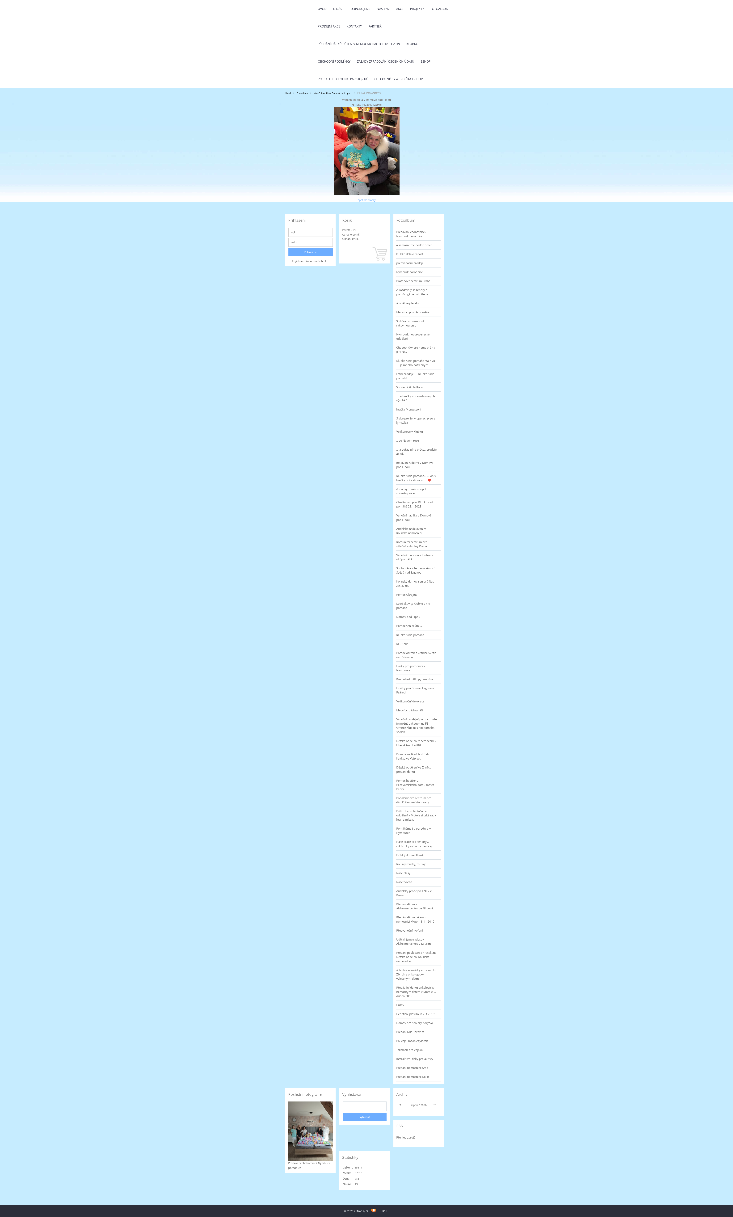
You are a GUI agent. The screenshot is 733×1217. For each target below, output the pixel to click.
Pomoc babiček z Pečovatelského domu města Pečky (415, 785)
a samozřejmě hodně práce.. (415, 245)
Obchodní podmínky (334, 61)
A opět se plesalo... (408, 303)
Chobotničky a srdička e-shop (398, 79)
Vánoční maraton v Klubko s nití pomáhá (414, 557)
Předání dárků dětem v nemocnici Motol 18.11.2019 (359, 44)
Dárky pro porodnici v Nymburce (410, 668)
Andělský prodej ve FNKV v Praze (414, 893)
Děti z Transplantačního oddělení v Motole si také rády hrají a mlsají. (416, 815)
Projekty (417, 9)
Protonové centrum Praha (413, 281)
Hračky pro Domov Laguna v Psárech (415, 690)
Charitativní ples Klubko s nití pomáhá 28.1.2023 (415, 504)
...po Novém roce (407, 440)
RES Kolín (402, 644)
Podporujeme (359, 9)
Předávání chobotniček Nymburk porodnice (411, 234)
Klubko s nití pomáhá (410, 635)
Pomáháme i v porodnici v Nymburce (413, 831)
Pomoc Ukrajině (406, 594)
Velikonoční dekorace (410, 701)
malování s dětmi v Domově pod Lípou (414, 465)
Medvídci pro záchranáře (412, 312)
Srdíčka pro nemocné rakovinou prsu (410, 323)
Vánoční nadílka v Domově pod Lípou (333, 93)
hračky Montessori (408, 409)
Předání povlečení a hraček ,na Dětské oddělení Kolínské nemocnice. (416, 957)
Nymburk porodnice (409, 272)
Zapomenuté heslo (316, 261)
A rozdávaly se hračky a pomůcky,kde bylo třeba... (413, 292)
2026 (424, 1105)
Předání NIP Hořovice (410, 1032)
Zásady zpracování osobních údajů (385, 61)
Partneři (375, 26)
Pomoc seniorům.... (409, 626)
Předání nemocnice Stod (412, 1068)
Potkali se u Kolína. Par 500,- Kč (343, 79)
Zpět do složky (367, 200)
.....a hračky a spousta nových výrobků (415, 398)
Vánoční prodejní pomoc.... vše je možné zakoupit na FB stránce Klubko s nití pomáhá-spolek (416, 725)
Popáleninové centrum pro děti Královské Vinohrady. (413, 800)
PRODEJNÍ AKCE (329, 26)
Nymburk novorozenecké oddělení (412, 336)
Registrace (298, 261)
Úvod (322, 9)
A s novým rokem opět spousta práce (411, 491)
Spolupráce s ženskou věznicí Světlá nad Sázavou (415, 570)
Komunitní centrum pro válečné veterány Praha (411, 544)
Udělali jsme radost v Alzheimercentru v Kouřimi (414, 941)
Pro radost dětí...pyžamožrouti (416, 679)
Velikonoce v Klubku (409, 431)
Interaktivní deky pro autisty (414, 1059)
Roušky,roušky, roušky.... (412, 864)
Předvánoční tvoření (409, 930)
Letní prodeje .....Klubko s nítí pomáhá (415, 376)
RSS (384, 1211)
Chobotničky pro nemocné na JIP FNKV (415, 350)
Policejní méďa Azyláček (412, 1041)
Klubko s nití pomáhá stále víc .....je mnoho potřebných (415, 363)
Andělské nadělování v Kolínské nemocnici (411, 531)
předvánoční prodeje (410, 263)
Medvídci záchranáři (409, 710)
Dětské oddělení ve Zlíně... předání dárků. (413, 769)
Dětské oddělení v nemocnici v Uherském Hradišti (416, 743)
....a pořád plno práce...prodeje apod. (416, 452)
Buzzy (400, 1005)
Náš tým (383, 9)
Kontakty (354, 26)
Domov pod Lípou (408, 617)
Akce (400, 9)
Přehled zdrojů (406, 1137)
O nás (337, 9)
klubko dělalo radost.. (410, 254)
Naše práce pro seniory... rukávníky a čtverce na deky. (414, 844)
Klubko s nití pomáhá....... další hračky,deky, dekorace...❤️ (416, 478)
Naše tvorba (404, 882)
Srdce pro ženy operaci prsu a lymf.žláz (415, 420)
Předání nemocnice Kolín (412, 1077)
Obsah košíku (350, 239)
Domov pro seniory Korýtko (414, 1023)
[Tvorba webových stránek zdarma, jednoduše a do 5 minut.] (373, 1210)
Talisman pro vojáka (409, 1050)
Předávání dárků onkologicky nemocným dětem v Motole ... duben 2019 (416, 992)
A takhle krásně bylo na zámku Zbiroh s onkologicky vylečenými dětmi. (416, 974)
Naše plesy (403, 873)
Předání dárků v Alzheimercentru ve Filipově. (415, 906)
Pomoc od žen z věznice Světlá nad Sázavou (416, 655)
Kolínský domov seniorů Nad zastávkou (415, 583)
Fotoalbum (439, 9)
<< (401, 1105)
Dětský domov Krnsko (410, 855)
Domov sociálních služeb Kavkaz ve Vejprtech (412, 756)
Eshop (426, 61)
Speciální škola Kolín (409, 387)
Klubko (412, 44)
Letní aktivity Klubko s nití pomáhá (413, 606)
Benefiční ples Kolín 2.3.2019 (415, 1014)
